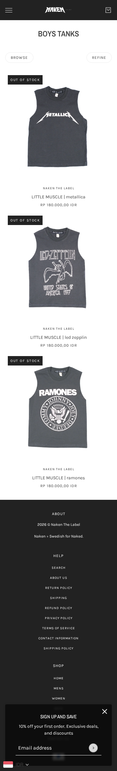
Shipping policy (58, 648)
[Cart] (108, 10)
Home (59, 678)
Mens (59, 688)
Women (58, 698)
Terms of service (58, 628)
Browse (19, 57)
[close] (104, 711)
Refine (99, 57)
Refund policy (58, 608)
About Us (58, 578)
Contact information (58, 638)
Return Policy (58, 588)
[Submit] (93, 747)
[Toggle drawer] (8, 10)
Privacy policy (58, 618)
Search (59, 568)
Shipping (58, 598)
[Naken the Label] (58, 10)
